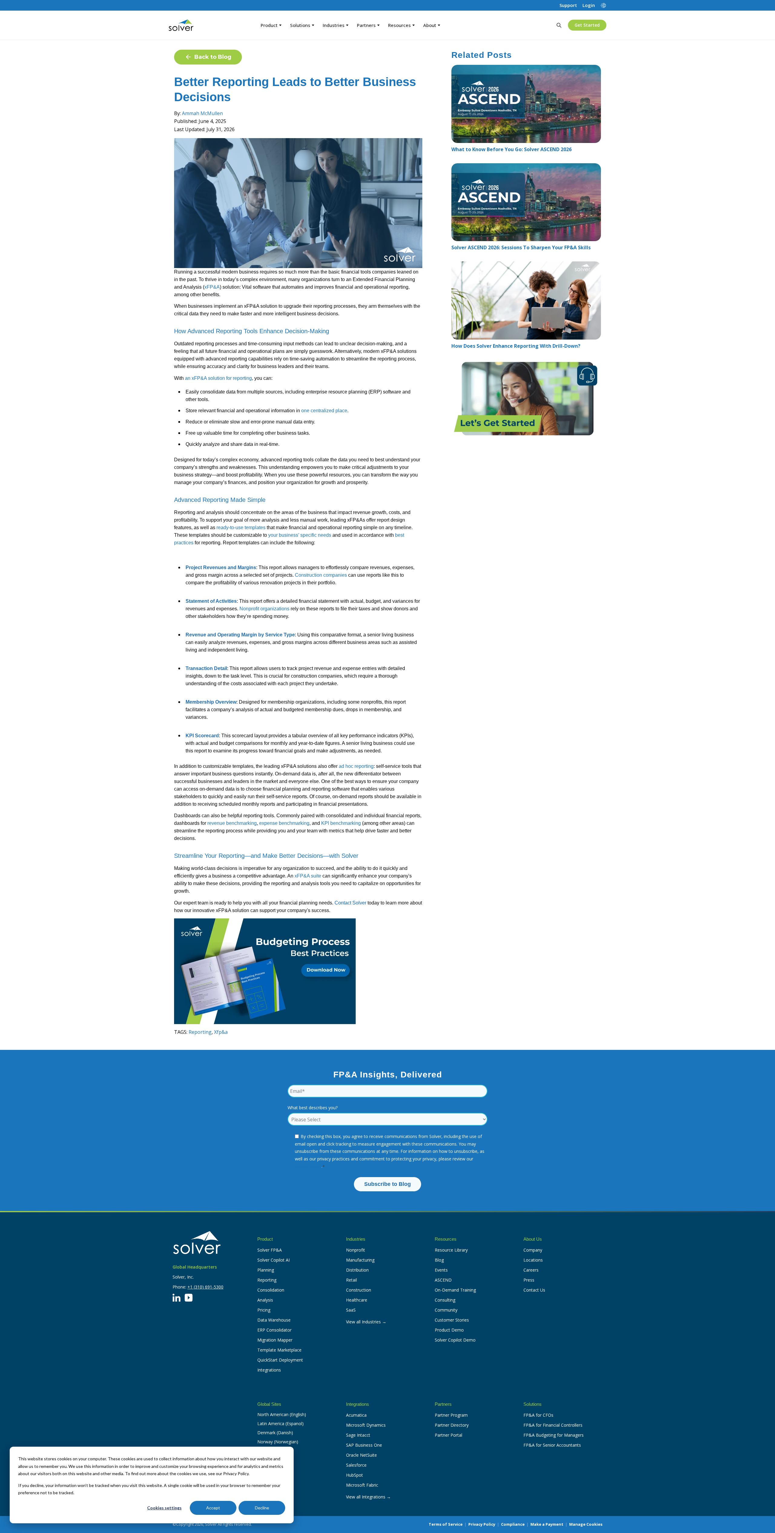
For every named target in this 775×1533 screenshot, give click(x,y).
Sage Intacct (358, 1435)
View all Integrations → (368, 1497)
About (429, 25)
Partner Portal (448, 1435)
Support (568, 5)
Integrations (269, 1370)
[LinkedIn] (176, 1298)
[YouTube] (189, 1298)
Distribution (357, 1270)
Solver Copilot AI (273, 1260)
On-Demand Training (455, 1290)
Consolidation (270, 1290)
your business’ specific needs (299, 535)
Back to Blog (212, 57)
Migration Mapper (274, 1340)
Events (441, 1270)
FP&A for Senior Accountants (552, 1445)
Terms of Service (446, 1524)
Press (528, 1280)
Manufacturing (360, 1260)
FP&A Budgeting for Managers (553, 1435)
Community (446, 1310)
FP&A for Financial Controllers (552, 1425)
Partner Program (451, 1415)
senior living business (390, 634)
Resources (399, 25)
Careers (531, 1270)
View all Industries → (366, 1322)
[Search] (559, 25)
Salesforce (356, 1465)
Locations (533, 1260)
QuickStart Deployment (280, 1360)
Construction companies (321, 575)
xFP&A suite (308, 875)
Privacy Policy (308, 1166)
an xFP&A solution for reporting (218, 378)
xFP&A (212, 287)
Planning (265, 1270)
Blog (439, 1260)
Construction (358, 1290)
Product (269, 25)
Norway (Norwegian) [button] (277, 1442)
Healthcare (356, 1300)
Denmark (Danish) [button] (275, 1432)
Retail (351, 1280)
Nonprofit (355, 1250)
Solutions (300, 25)
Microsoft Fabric (362, 1485)
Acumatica (356, 1415)
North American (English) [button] (281, 1414)
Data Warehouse (274, 1320)
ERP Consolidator (274, 1330)
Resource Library (451, 1250)
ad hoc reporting (356, 766)
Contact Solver (350, 902)
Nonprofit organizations (264, 608)
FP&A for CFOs (538, 1415)
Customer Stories (452, 1320)
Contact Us (534, 1290)
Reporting (200, 1032)
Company (532, 1250)
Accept (213, 1507)
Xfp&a (221, 1032)
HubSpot (354, 1475)
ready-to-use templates (240, 527)
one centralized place (324, 410)
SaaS (351, 1310)
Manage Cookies (585, 1524)
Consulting (445, 1300)
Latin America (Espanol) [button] (280, 1423)
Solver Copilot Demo (455, 1340)
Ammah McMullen (202, 113)
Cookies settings (164, 1507)
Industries (334, 25)
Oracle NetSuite (361, 1455)
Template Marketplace (279, 1350)
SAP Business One (364, 1445)
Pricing (263, 1310)
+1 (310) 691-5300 (205, 1287)
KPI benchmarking (341, 823)
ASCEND (443, 1280)
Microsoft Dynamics (366, 1425)
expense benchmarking (284, 823)
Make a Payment (546, 1524)
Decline (262, 1507)
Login (588, 5)
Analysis (265, 1300)
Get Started (587, 25)
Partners (366, 25)
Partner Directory (452, 1425)
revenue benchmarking (232, 823)
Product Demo (449, 1330)
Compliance (513, 1524)
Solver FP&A (269, 1250)
